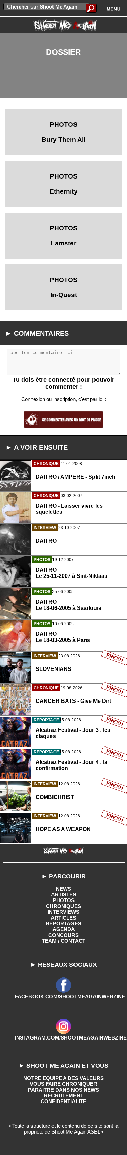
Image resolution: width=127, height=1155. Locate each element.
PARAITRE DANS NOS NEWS (63, 1090)
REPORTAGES (63, 923)
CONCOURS (63, 935)
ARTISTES (63, 894)
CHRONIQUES (63, 906)
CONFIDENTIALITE (63, 1101)
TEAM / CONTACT (63, 941)
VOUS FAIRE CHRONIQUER (63, 1084)
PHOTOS (64, 900)
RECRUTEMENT (63, 1095)
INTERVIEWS (63, 912)
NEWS (63, 889)
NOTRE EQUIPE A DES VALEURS (63, 1078)
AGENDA (63, 929)
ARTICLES (63, 918)
